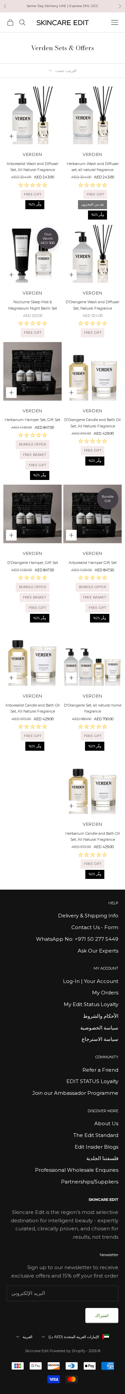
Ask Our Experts (98, 951)
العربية (27, 1336)
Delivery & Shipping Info (88, 915)
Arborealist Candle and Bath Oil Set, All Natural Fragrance (32, 708)
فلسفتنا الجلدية (102, 1158)
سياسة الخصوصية (99, 1027)
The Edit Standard (95, 1135)
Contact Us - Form (94, 927)
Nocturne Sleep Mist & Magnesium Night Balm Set (32, 305)
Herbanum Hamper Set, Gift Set (32, 420)
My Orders (105, 992)
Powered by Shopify (67, 1350)
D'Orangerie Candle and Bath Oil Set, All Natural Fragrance (92, 423)
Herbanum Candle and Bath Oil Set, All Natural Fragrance (92, 836)
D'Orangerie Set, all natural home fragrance (92, 708)
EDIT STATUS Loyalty (92, 1081)
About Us (106, 1123)
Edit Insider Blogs (96, 1147)
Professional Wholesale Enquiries (76, 1170)
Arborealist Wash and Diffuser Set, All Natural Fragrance (32, 167)
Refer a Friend (100, 1070)
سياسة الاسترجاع (100, 1039)
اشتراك (102, 1315)
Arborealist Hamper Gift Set (93, 563)
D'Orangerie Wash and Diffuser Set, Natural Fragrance (92, 305)
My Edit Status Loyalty (91, 1004)
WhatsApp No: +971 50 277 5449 (77, 939)
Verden (92, 154)
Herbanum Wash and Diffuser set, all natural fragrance (93, 167)
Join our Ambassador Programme (75, 1093)
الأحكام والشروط (100, 1016)
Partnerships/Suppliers (89, 1181)
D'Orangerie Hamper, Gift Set (32, 563)
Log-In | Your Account (90, 981)
